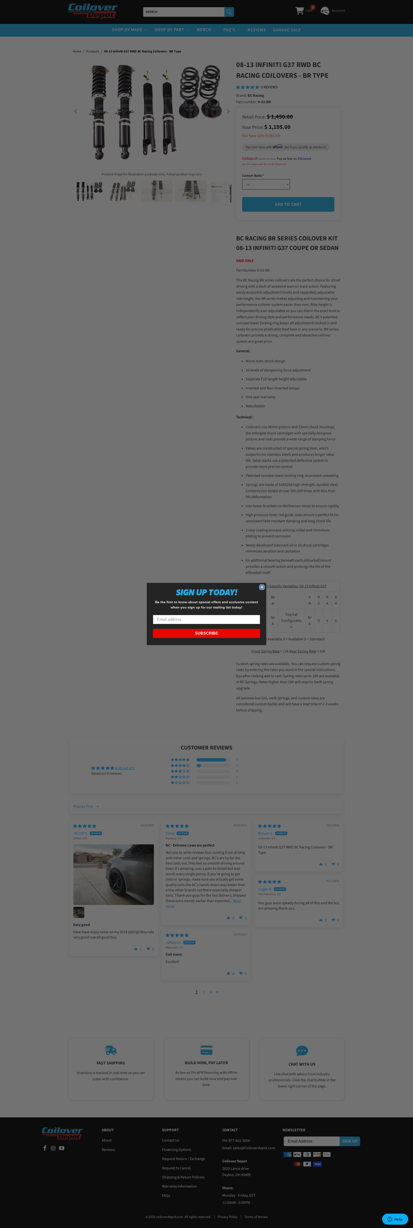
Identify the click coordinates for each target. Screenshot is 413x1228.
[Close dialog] (262, 587)
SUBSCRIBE (206, 633)
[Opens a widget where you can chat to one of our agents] (395, 1220)
